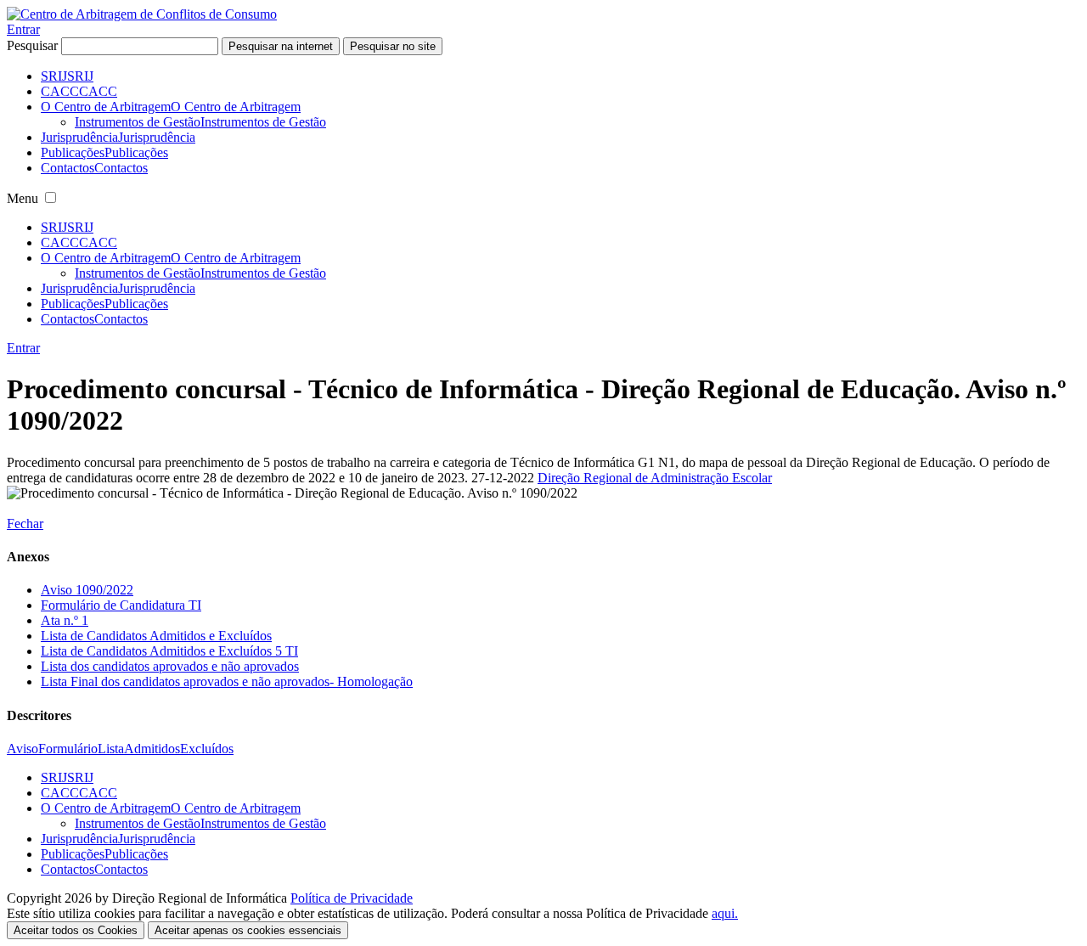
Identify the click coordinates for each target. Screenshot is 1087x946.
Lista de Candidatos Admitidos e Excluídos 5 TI (169, 651)
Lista (111, 748)
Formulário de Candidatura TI (121, 605)
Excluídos (207, 748)
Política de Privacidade (351, 898)
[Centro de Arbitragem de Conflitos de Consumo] (142, 14)
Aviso (22, 748)
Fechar (25, 523)
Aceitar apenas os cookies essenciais (248, 930)
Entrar (23, 29)
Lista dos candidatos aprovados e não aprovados (170, 666)
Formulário (68, 748)
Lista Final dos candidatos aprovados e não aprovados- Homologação (227, 681)
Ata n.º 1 (64, 620)
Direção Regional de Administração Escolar (655, 477)
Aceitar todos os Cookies (76, 930)
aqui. (725, 913)
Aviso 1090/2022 (87, 590)
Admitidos (152, 748)
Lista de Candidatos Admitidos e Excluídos (156, 635)
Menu (22, 198)
